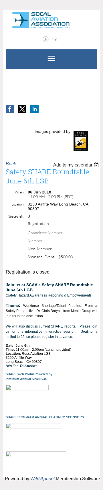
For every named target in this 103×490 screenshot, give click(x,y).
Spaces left (15, 216)
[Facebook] (10, 109)
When (19, 192)
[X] (22, 109)
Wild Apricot (42, 478)
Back (11, 163)
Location (17, 204)
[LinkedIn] (34, 109)
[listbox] (76, 165)
